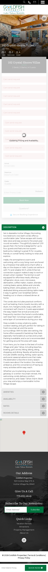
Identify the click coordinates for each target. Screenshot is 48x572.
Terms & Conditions (36, 555)
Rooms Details (11, 413)
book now (35, 568)
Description (9, 227)
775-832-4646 (24, 496)
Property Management (24, 530)
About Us (24, 533)
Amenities (8, 392)
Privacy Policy (24, 558)
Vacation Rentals (24, 524)
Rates (6, 406)
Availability (9, 399)
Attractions (24, 527)
